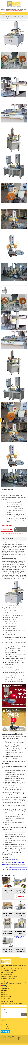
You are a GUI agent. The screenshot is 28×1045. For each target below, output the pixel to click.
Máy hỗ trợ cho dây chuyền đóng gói (15, 533)
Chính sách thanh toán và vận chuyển (10, 1023)
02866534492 (10, 972)
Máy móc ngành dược (6, 996)
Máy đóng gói (4, 990)
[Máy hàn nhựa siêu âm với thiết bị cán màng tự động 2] (14, 219)
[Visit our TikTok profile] (6, 986)
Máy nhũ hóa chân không (20, 932)
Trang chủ (3, 16)
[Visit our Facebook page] (4, 986)
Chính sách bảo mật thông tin (8, 1024)
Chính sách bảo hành (6, 1029)
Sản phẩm (10, 16)
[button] (3, 13)
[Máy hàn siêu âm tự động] (14, 33)
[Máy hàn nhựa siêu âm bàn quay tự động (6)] (14, 60)
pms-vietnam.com (13, 859)
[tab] (7, 538)
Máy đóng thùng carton (20, 914)
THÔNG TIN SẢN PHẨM (7, 538)
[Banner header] (14, 9)
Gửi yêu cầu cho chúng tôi (20, 529)
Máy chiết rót (4, 992)
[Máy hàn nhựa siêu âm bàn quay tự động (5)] (14, 87)
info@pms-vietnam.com (10, 976)
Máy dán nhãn (4, 994)
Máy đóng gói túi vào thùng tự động (20, 950)
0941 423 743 (7, 530)
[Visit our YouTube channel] (2, 986)
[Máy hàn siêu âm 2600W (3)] (14, 272)
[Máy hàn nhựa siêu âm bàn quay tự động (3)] (14, 140)
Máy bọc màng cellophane (8, 891)
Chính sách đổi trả (5, 1027)
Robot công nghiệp (5, 998)
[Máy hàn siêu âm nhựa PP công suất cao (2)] (14, 166)
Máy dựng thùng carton (7, 914)
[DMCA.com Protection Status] (14, 1031)
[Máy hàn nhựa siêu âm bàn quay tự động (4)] (14, 113)
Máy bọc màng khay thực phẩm (7, 932)
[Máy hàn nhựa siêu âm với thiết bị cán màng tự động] (14, 246)
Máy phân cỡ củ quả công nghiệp (20, 891)
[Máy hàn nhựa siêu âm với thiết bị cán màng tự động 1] (14, 193)
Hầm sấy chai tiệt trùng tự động (7, 950)
